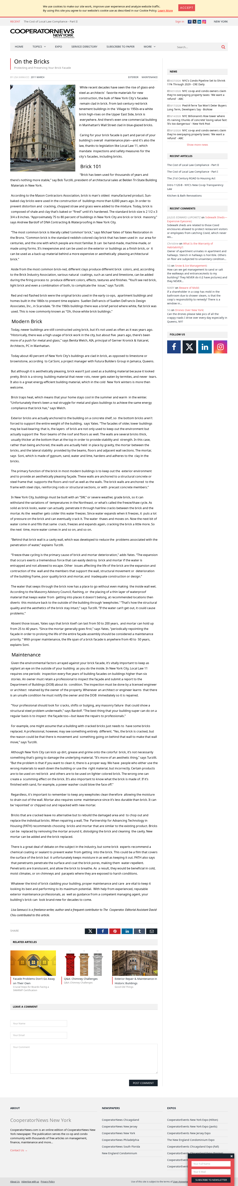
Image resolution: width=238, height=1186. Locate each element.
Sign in (179, 21)
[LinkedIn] (205, 346)
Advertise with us (30, 1181)
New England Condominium (119, 1153)
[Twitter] (189, 346)
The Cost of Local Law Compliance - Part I (50, 21)
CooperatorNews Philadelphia (120, 1140)
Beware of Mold (189, 287)
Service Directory (84, 46)
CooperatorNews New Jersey (119, 1126)
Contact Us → (19, 1150)
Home (19, 46)
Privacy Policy (48, 1181)
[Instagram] (220, 346)
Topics (37, 46)
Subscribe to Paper (120, 46)
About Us (15, 1181)
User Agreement (181, 1181)
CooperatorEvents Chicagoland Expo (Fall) (193, 1146)
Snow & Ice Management (190, 265)
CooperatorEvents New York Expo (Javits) (192, 1126)
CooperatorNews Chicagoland (120, 1120)
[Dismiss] (231, 1156)
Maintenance (150, 77)
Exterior (133, 77)
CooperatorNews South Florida (121, 1146)
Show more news (197, 144)
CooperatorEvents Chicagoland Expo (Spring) (195, 1153)
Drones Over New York (189, 310)
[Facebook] (174, 346)
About (15, 1108)
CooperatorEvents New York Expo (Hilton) (192, 1120)
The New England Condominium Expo (190, 1140)
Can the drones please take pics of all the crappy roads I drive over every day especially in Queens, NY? (197, 317)
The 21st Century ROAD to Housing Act (191, 178)
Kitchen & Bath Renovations (184, 195)
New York (221, 21)
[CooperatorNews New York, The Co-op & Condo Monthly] (42, 35)
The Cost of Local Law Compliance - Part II (193, 165)
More (148, 46)
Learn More (165, 10)
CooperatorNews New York (118, 1133)
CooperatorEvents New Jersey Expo (188, 1133)
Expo (58, 46)
